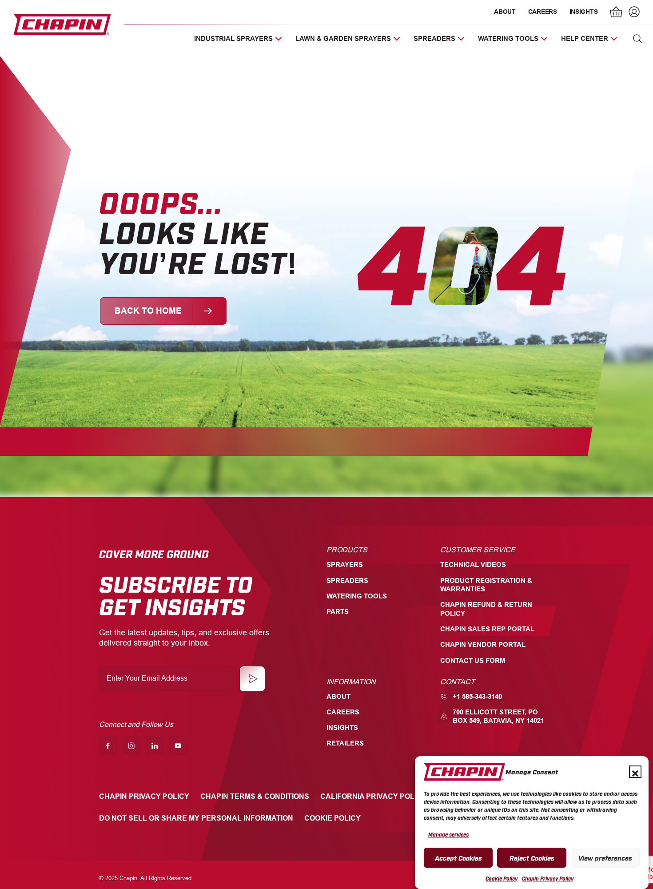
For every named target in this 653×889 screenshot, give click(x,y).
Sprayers (344, 564)
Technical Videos (473, 564)
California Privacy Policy (373, 796)
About (505, 11)
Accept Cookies (458, 857)
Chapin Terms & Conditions (254, 796)
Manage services (448, 834)
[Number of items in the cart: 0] (616, 13)
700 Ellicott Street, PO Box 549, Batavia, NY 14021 (498, 716)
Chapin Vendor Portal (483, 644)
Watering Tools (356, 596)
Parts (337, 611)
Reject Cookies (532, 857)
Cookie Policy (502, 878)
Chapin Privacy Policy (547, 878)
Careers (542, 11)
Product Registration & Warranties (486, 585)
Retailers (345, 743)
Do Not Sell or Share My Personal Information (196, 818)
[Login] (633, 13)
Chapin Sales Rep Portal (487, 629)
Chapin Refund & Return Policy (486, 609)
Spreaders (347, 580)
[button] (635, 771)
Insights (583, 11)
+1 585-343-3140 (477, 696)
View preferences (605, 857)
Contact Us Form (473, 660)
